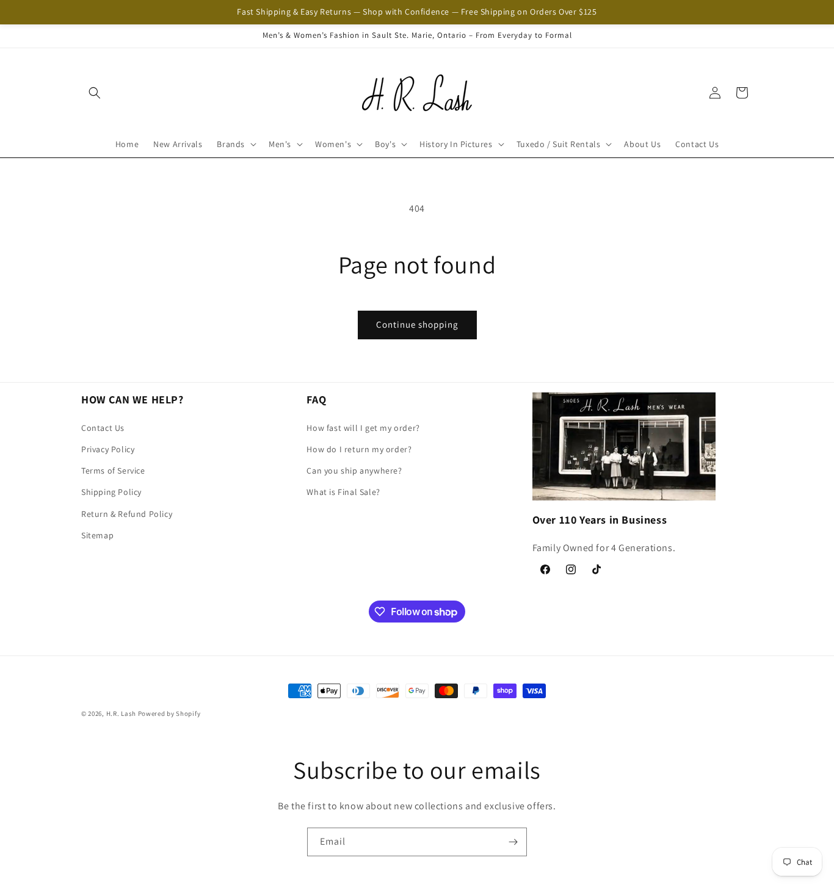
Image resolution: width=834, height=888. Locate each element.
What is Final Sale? (343, 491)
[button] (94, 92)
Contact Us (103, 427)
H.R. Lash (121, 713)
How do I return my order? (359, 449)
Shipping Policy (111, 491)
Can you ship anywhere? (354, 470)
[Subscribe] (512, 842)
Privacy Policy (107, 449)
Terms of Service (113, 470)
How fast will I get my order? (362, 427)
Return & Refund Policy (126, 513)
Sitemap (97, 534)
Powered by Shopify (169, 713)
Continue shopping (417, 324)
